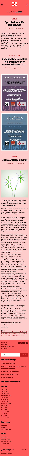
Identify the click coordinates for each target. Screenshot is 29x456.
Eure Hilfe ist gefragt (7, 377)
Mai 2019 (4, 407)
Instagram (4, 342)
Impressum (4, 348)
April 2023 (4, 391)
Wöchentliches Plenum (8, 363)
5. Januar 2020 (20, 163)
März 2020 (4, 399)
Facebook (4, 344)
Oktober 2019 (5, 405)
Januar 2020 (5, 401)
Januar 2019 (5, 412)
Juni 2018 (4, 414)
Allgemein (14, 156)
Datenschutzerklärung (7, 346)
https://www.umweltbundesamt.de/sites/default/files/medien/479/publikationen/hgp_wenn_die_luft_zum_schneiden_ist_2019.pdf (14, 333)
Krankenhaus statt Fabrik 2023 (10, 371)
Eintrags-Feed (5, 439)
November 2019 (6, 403)
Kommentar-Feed (6, 441)
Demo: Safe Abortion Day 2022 (10, 374)
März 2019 (4, 410)
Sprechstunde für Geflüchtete (14, 23)
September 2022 (6, 395)
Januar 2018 (5, 418)
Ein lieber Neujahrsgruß (14, 159)
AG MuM (11, 28)
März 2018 (4, 416)
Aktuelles (15, 18)
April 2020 (4, 397)
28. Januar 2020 (20, 28)
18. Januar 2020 (20, 68)
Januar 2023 (5, 393)
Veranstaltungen (14, 55)
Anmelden (4, 437)
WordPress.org (5, 443)
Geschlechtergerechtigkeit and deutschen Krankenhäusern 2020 (14, 61)
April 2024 (4, 389)
